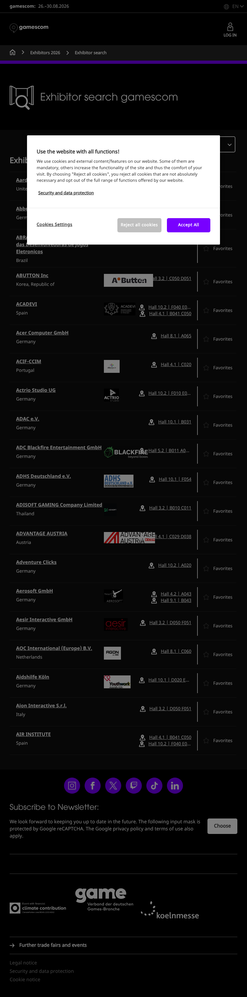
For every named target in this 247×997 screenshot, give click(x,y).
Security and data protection (66, 193)
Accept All (188, 225)
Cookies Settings (54, 225)
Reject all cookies (139, 225)
